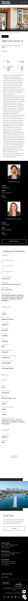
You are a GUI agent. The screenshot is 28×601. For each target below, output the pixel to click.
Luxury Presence (18, 593)
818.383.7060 (5, 224)
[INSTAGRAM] (4, 597)
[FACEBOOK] (12, 597)
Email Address (5, 577)
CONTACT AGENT (14, 241)
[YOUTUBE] (15, 597)
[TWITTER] (19, 597)
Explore (14, 528)
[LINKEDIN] (8, 597)
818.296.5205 (5, 187)
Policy (14, 590)
